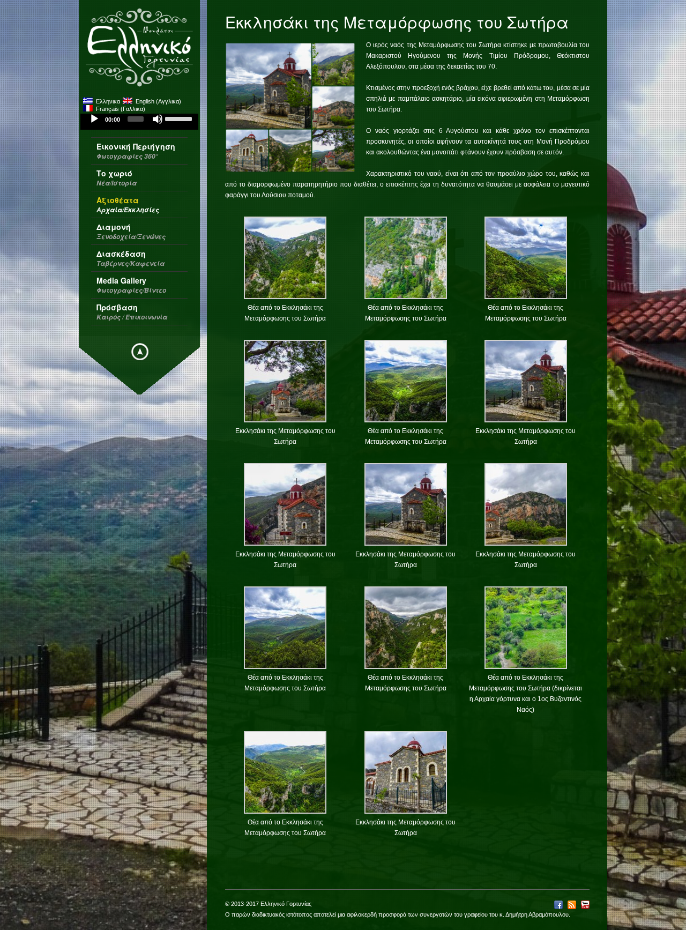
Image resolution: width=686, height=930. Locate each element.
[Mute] (157, 119)
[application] (139, 122)
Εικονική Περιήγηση (135, 151)
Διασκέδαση (130, 258)
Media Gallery (131, 285)
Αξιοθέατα (127, 204)
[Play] (94, 119)
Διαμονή (131, 231)
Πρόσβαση (131, 312)
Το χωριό (116, 178)
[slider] (179, 118)
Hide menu (140, 351)
